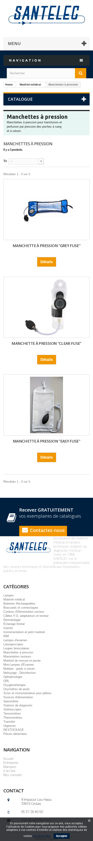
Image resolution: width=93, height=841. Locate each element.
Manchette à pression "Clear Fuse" (46, 343)
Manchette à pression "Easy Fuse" (46, 441)
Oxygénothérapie (14, 685)
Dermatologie (12, 620)
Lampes (8, 595)
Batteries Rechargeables (19, 603)
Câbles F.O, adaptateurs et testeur (26, 615)
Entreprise (10, 762)
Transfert (9, 721)
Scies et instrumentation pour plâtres (27, 693)
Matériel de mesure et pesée (22, 660)
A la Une (9, 771)
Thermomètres (12, 717)
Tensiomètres (12, 713)
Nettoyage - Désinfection (19, 672)
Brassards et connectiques (20, 607)
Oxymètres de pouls (16, 689)
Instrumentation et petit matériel (24, 632)
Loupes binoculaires (16, 648)
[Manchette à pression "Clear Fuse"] (46, 307)
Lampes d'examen (15, 640)
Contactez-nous (47, 530)
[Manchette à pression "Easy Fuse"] (46, 405)
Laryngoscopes (13, 644)
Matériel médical (14, 599)
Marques (9, 767)
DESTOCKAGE (13, 729)
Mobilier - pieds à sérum (19, 668)
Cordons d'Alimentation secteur (23, 611)
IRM (6, 636)
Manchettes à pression (18, 652)
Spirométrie (10, 701)
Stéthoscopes (12, 709)
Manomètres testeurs (17, 656)
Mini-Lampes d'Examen (18, 664)
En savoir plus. (42, 836)
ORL (6, 681)
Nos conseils (12, 775)
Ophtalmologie (12, 677)
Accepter (61, 836)
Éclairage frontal (14, 624)
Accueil (8, 758)
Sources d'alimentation (18, 697)
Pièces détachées (15, 734)
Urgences (9, 725)
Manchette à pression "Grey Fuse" (46, 245)
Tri (5, 161)
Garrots (8, 628)
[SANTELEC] (46, 14)
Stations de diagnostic (18, 705)
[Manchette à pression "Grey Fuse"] (46, 209)
